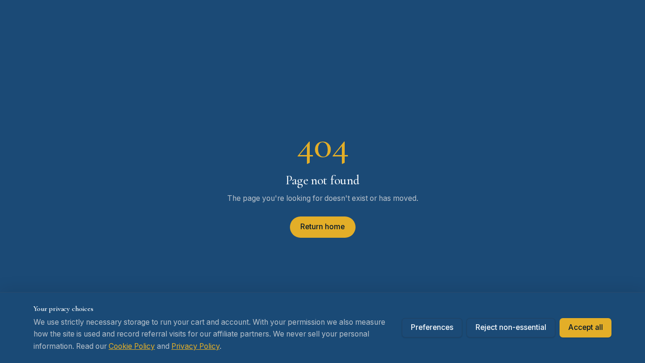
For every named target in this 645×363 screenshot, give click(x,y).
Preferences (432, 327)
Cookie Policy (132, 346)
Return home (322, 226)
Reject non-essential (510, 327)
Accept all (585, 327)
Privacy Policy (195, 346)
